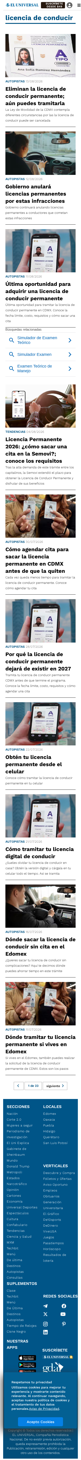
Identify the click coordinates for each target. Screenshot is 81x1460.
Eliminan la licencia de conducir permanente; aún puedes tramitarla (35, 96)
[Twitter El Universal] (45, 1315)
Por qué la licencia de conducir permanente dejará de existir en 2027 (38, 661)
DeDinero (50, 1225)
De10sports (52, 1219)
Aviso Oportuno (55, 1184)
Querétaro (51, 1137)
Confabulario (17, 1225)
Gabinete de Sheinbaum (17, 1151)
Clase (11, 1290)
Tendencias (15, 431)
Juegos (48, 1237)
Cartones (14, 1195)
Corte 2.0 (14, 1119)
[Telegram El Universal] (45, 1306)
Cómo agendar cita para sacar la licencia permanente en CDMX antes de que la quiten (37, 560)
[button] (53, 5)
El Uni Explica (18, 1143)
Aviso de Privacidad (44, 1408)
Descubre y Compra (59, 1173)
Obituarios (51, 1196)
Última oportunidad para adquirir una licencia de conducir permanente (38, 291)
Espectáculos (18, 1213)
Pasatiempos (53, 1243)
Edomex (49, 1113)
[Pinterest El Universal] (64, 1324)
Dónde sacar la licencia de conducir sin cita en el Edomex (40, 946)
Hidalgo (49, 1131)
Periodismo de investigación (18, 1134)
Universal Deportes (22, 1207)
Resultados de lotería (54, 1257)
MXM (10, 1242)
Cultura (12, 1219)
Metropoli (14, 1172)
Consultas (14, 1277)
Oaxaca (49, 1119)
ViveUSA (50, 1231)
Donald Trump (18, 1166)
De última (14, 1260)
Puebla (48, 1125)
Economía (15, 1201)
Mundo (12, 1160)
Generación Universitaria (53, 1205)
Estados (13, 1178)
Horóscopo (52, 1249)
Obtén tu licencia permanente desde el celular (33, 764)
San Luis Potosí (55, 1143)
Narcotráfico (17, 1184)
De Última (15, 1308)
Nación (12, 1113)
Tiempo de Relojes (22, 1325)
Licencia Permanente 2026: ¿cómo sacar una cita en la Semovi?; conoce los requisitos (36, 450)
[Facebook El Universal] (64, 1306)
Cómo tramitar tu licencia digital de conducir (39, 853)
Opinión (13, 1189)
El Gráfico (51, 1214)
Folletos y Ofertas (57, 1178)
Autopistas (15, 81)
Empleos (50, 1190)
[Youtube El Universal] (63, 1315)
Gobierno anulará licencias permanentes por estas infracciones (35, 193)
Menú (11, 1254)
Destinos (14, 1266)
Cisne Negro (16, 1331)
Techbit (12, 1248)
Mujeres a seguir (20, 1125)
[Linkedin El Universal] (45, 1332)
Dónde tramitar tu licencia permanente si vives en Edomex (40, 1044)
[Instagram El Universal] (45, 1324)
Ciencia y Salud (19, 1236)
